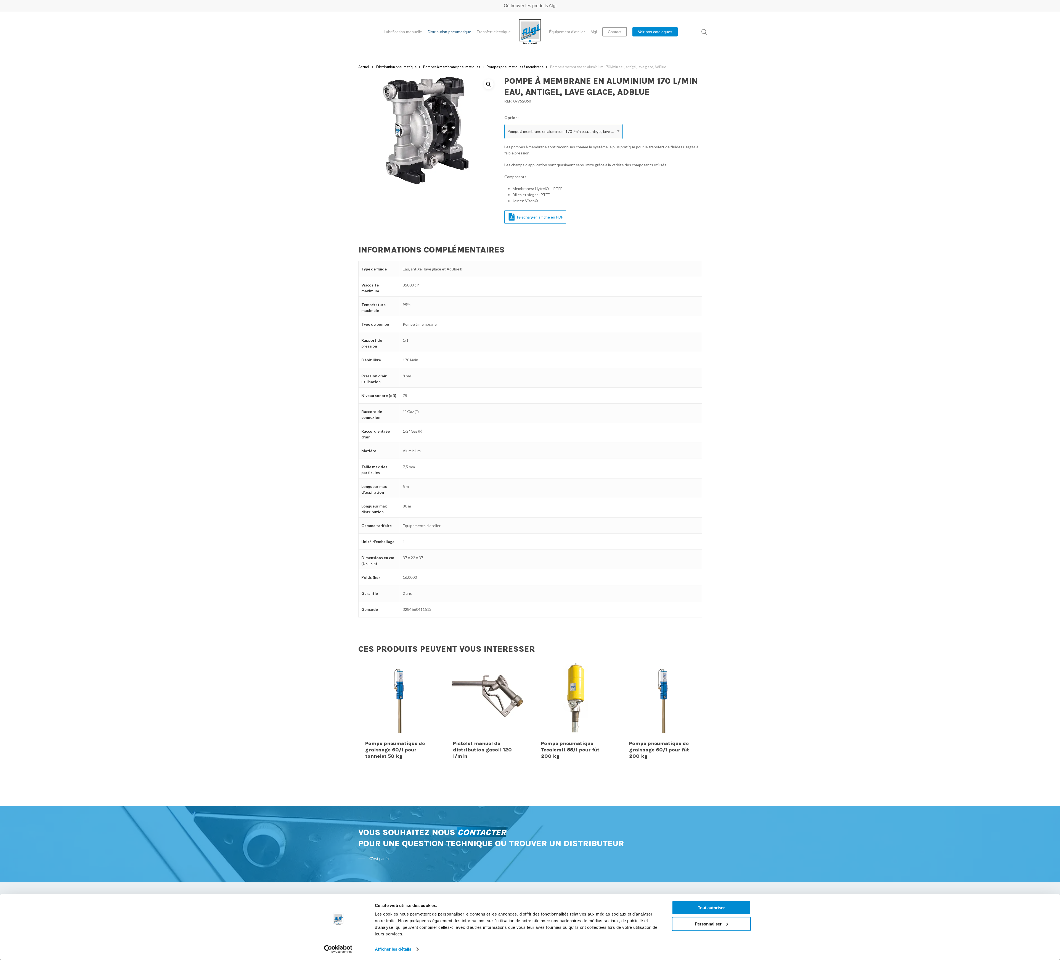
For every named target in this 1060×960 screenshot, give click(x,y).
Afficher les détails (393, 949)
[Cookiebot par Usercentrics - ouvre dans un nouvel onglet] (338, 949)
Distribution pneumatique (396, 67)
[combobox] (563, 131)
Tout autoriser (711, 907)
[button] (489, 84)
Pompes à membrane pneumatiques (451, 67)
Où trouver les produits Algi (530, 5)
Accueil (364, 67)
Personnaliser (708, 923)
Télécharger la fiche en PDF (539, 217)
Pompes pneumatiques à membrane (515, 67)
